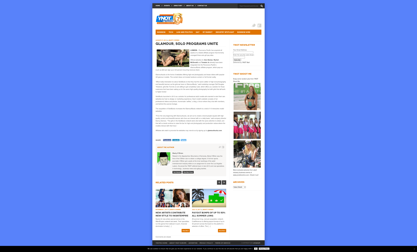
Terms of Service (222, 243)
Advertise (193, 243)
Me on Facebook (223, 147)
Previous (219, 182)
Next (224, 182)
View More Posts (188, 172)
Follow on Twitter (219, 147)
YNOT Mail (246, 62)
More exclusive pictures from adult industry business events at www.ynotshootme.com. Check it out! (245, 172)
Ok (256, 248)
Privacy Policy (206, 243)
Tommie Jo (205, 62)
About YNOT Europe (177, 243)
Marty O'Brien (174, 40)
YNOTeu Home (161, 243)
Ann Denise (208, 60)
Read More (186, 230)
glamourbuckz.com (215, 130)
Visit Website (177, 172)
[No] (414, 249)
